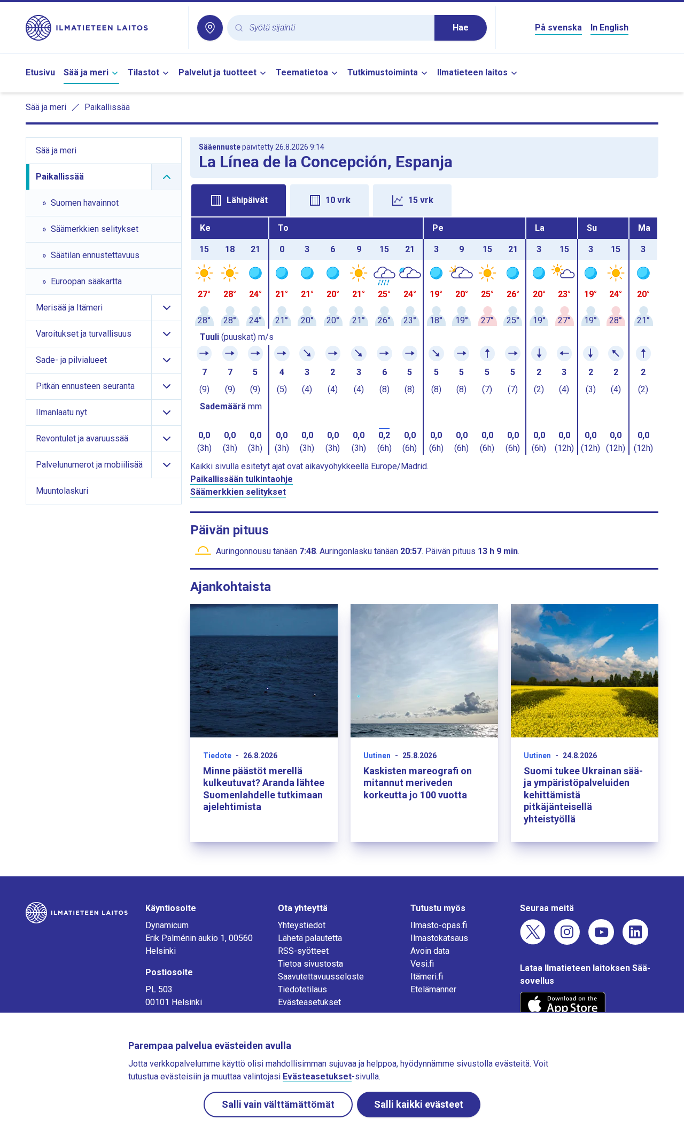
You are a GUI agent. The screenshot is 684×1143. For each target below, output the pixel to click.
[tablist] (424, 199)
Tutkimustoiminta (382, 72)
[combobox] (337, 28)
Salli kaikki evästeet (418, 1104)
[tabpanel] (424, 336)
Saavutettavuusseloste (321, 976)
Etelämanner (433, 989)
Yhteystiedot (301, 925)
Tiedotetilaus (302, 989)
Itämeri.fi (426, 976)
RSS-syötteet (303, 951)
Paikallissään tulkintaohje (241, 479)
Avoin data (429, 951)
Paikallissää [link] (107, 107)
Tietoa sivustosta (310, 964)
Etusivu (40, 72)
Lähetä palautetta (310, 938)
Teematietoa (302, 72)
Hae (461, 27)
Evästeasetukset (309, 1002)
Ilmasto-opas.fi (438, 925)
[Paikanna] (210, 28)
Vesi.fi (422, 964)
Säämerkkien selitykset (238, 492)
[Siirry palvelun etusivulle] (103, 28)
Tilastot (143, 72)
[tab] (238, 200)
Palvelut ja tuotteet (217, 72)
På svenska (558, 27)
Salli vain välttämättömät (278, 1104)
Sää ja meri (86, 72)
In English (609, 27)
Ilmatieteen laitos (472, 72)
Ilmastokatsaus (439, 938)
